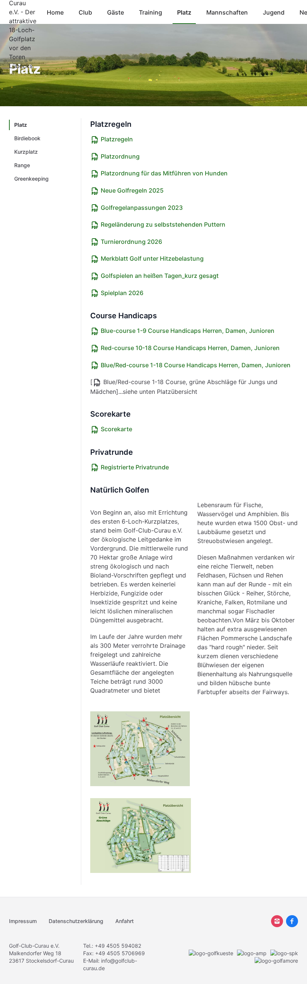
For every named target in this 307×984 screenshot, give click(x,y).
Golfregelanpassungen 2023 (141, 207)
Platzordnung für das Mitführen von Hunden (163, 173)
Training (150, 12)
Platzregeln (116, 139)
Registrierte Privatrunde (134, 467)
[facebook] (292, 921)
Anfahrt (124, 921)
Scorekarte (115, 429)
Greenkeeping (31, 178)
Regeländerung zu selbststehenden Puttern (162, 224)
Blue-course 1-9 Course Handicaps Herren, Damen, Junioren (186, 330)
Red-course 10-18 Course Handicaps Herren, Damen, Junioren (189, 348)
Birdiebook (27, 138)
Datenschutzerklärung (76, 921)
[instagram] (277, 921)
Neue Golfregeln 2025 (131, 190)
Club (85, 12)
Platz (184, 12)
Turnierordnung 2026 (130, 241)
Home (55, 12)
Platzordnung (119, 156)
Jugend (274, 12)
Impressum (23, 921)
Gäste (115, 12)
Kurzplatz (26, 151)
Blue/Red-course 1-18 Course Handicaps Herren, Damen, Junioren (195, 365)
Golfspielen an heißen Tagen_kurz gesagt (159, 275)
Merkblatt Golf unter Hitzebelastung (151, 258)
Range (22, 165)
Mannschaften (227, 12)
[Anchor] (135, 124)
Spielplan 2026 (121, 293)
